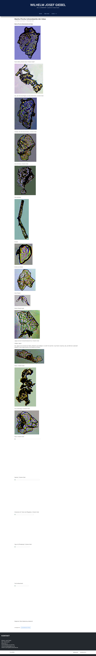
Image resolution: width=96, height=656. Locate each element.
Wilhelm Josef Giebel (20, 20)
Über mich (46, 13)
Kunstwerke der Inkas (25, 627)
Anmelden (12, 652)
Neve (11, 655)
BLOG (40, 13)
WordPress (23, 655)
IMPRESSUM (75, 652)
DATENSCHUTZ (83, 652)
